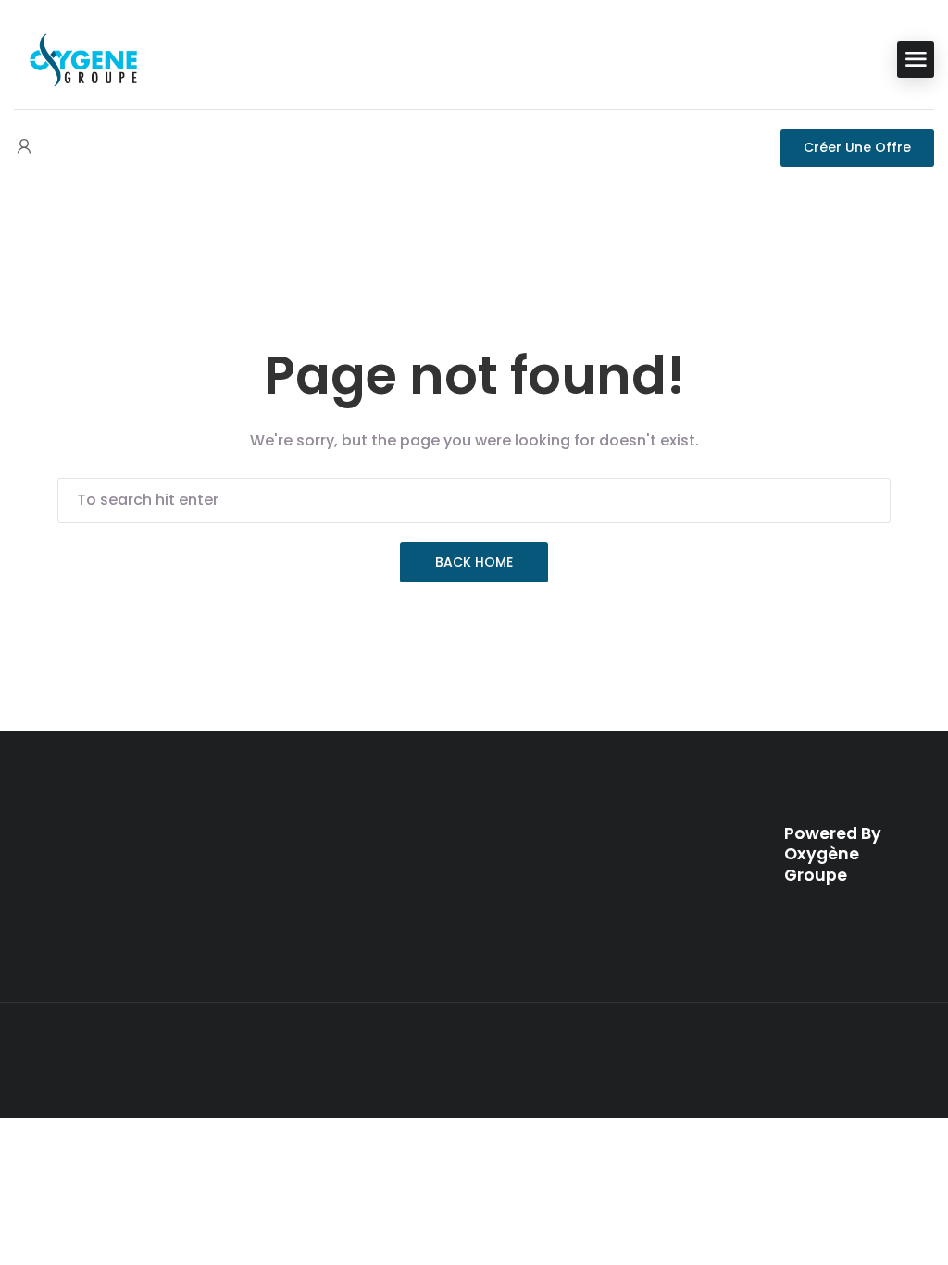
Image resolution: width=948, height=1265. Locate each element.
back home (474, 562)
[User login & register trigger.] (24, 147)
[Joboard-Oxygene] (83, 58)
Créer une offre (857, 147)
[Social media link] (888, 1056)
